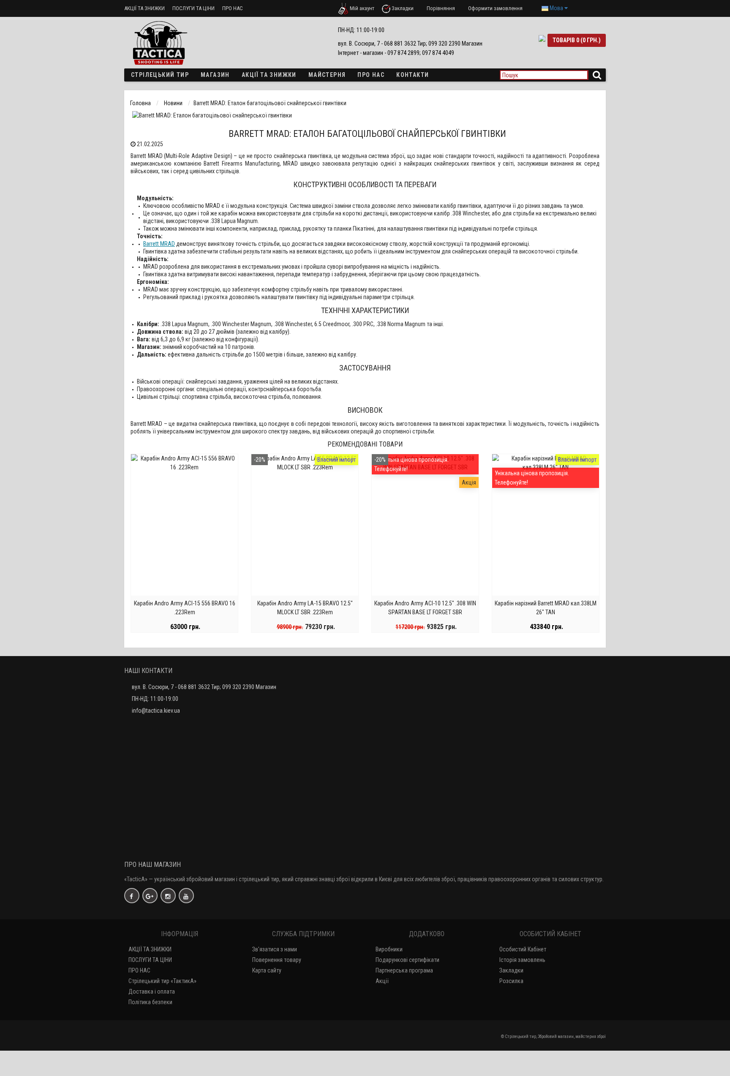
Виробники (389, 949)
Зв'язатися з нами (274, 949)
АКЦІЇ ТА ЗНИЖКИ (144, 8)
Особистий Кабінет (522, 949)
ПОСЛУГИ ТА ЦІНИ (193, 8)
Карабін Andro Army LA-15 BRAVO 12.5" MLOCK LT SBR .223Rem (305, 608)
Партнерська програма (404, 970)
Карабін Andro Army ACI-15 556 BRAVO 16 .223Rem (184, 608)
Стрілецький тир (160, 74)
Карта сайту (266, 970)
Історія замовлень (522, 959)
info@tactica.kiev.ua (156, 710)
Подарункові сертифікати (407, 959)
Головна (140, 103)
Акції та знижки (269, 74)
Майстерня (327, 74)
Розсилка (511, 981)
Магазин (215, 74)
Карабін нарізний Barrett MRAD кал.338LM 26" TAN (546, 608)
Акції (382, 981)
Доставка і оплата (151, 991)
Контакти (412, 74)
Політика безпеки (150, 1002)
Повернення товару (276, 959)
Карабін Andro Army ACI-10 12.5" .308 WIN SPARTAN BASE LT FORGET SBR (425, 608)
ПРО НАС (232, 8)
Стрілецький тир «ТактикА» (162, 981)
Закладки (511, 970)
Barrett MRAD (159, 243)
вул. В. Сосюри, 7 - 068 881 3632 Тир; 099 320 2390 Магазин (204, 687)
